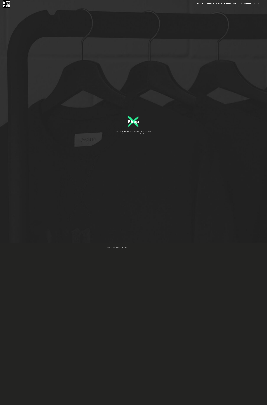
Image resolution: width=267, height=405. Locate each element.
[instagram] (263, 4)
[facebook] (254, 4)
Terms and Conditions (121, 247)
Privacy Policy (111, 247)
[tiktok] (258, 4)
